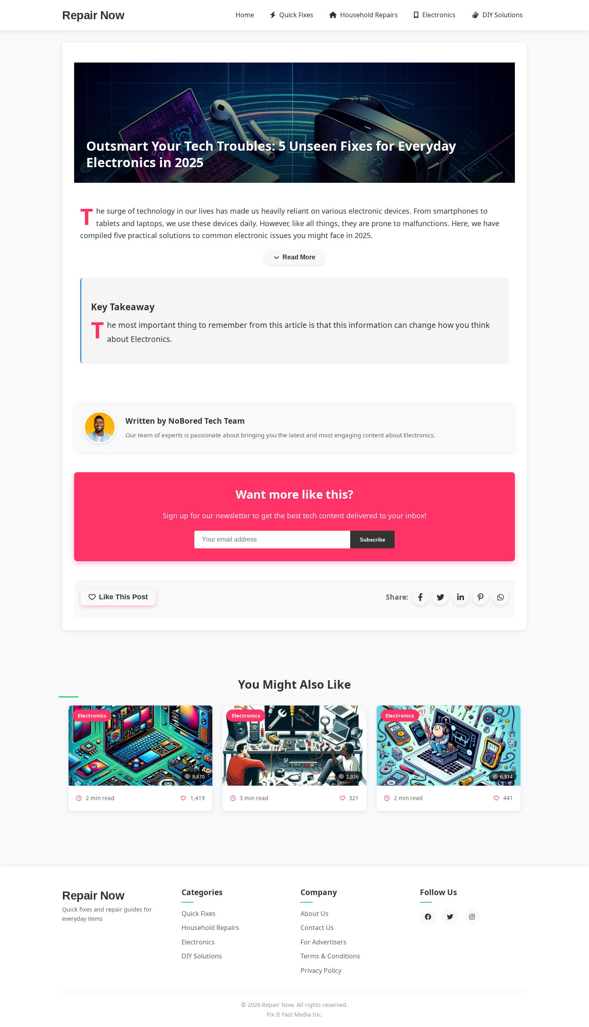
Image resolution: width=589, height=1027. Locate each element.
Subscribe (372, 540)
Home (245, 14)
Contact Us (317, 927)
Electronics (438, 14)
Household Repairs (368, 14)
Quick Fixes (295, 14)
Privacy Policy (321, 970)
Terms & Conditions (330, 956)
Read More (298, 257)
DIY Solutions (502, 14)
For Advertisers (324, 942)
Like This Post (123, 597)
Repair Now (93, 15)
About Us (315, 913)
